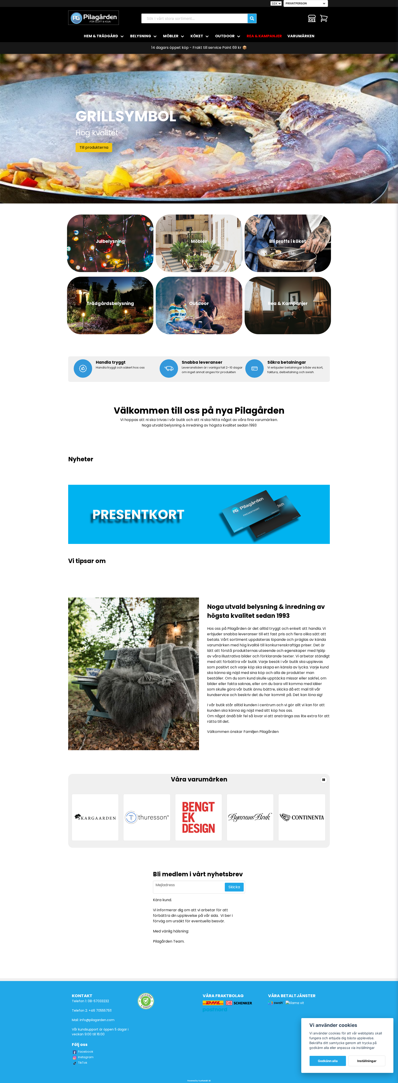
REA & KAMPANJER (264, 36)
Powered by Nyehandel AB (199, 1081)
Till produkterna (93, 147)
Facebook (85, 1051)
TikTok (82, 1062)
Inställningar (367, 1061)
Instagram (86, 1057)
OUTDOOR (225, 36)
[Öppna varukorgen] (324, 18)
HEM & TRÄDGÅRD (101, 36)
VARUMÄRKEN (300, 36)
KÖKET (196, 36)
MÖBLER (171, 36)
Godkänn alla (328, 1061)
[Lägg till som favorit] (300, 18)
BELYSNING (140, 36)
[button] (392, 60)
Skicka (234, 887)
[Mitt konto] (312, 18)
